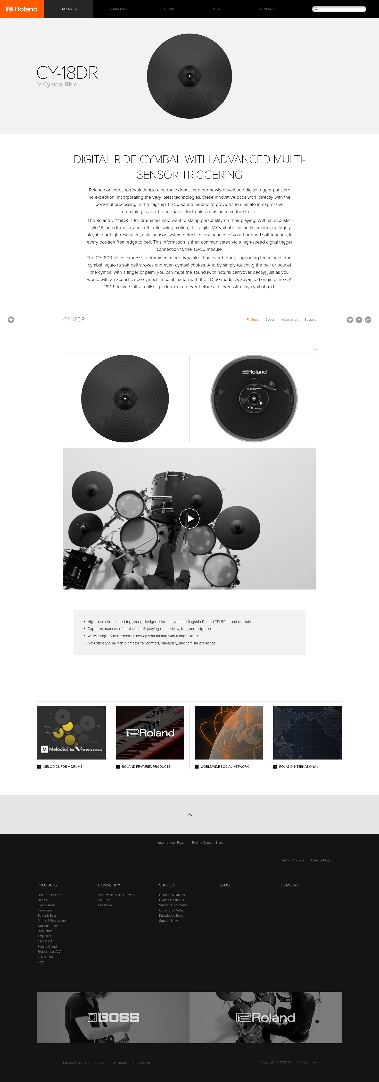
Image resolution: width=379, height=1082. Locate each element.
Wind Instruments (49, 926)
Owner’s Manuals (171, 900)
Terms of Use (97, 1063)
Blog (217, 9)
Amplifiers (44, 936)
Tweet (350, 319)
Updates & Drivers (172, 895)
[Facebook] (40, 863)
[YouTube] (60, 863)
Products (47, 885)
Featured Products (50, 895)
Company (266, 9)
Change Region (322, 860)
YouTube (104, 900)
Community (118, 9)
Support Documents (173, 905)
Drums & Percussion (51, 921)
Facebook (359, 319)
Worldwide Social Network (116, 895)
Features (253, 320)
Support (167, 9)
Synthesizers (46, 905)
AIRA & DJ (44, 941)
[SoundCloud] (80, 863)
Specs (270, 320)
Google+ (368, 319)
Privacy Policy (72, 1063)
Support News (169, 921)
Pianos (42, 900)
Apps (41, 962)
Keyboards (45, 910)
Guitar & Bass (47, 916)
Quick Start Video (171, 910)
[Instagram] (70, 863)
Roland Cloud (47, 946)
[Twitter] (50, 863)
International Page (171, 843)
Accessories (289, 320)
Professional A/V (49, 952)
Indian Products (293, 860)
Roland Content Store (207, 843)
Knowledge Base (171, 916)
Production (45, 931)
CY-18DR (74, 319)
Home (10, 319)
